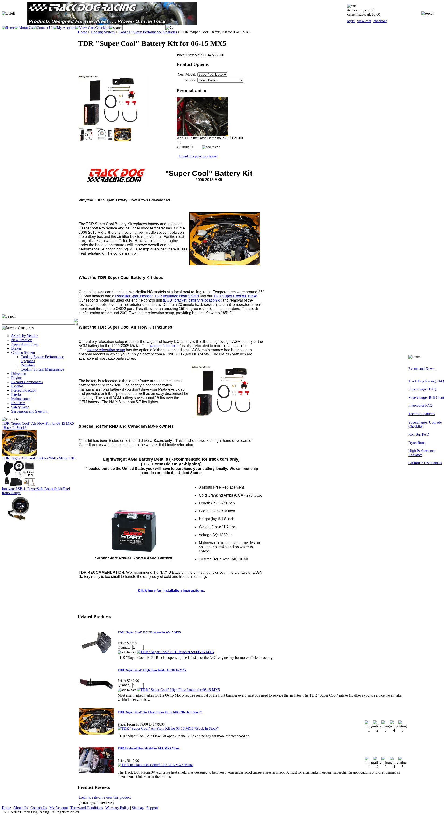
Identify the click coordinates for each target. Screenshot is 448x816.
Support (152, 808)
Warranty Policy (117, 808)
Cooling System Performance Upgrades (148, 32)
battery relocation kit (204, 300)
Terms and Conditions (86, 808)
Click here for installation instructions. (171, 591)
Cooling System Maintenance (42, 369)
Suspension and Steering (29, 411)
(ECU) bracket (174, 300)
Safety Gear (20, 407)
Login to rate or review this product (105, 797)
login (351, 21)
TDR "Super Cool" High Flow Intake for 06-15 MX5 (152, 670)
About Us (20, 808)
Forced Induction (23, 390)
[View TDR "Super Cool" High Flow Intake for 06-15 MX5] (178, 690)
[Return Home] (8, 28)
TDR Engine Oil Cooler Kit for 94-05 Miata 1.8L (38, 458)
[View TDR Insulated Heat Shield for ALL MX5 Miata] (155, 765)
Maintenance (20, 399)
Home (82, 32)
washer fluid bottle (165, 346)
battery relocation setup (106, 350)
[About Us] (24, 28)
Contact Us (38, 808)
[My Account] (64, 28)
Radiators (28, 365)
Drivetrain (18, 373)
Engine (16, 378)
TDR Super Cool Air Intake (235, 296)
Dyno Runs (416, 443)
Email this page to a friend (198, 156)
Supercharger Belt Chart (426, 397)
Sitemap (138, 808)
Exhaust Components (27, 382)
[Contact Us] (43, 28)
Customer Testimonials (425, 463)
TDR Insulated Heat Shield (176, 296)
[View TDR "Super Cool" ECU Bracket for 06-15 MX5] (175, 652)
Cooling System (23, 352)
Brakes (16, 348)
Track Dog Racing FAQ (426, 381)
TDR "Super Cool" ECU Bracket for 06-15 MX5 (149, 632)
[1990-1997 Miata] (19, 485)
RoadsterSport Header (133, 296)
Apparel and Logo (24, 344)
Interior (16, 394)
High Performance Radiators (421, 453)
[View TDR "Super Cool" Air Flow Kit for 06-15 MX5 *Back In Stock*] (168, 728)
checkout (380, 21)
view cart (364, 21)
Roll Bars (18, 403)
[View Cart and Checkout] (92, 28)
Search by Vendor (24, 336)
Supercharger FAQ (422, 389)
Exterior (17, 386)
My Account (58, 808)
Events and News (421, 369)
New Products (21, 340)
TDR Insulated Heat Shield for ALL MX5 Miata (149, 748)
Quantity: (184, 147)
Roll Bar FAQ (418, 434)
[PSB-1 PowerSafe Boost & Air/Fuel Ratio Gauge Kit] (19, 520)
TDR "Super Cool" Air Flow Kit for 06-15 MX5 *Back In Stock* (160, 712)
